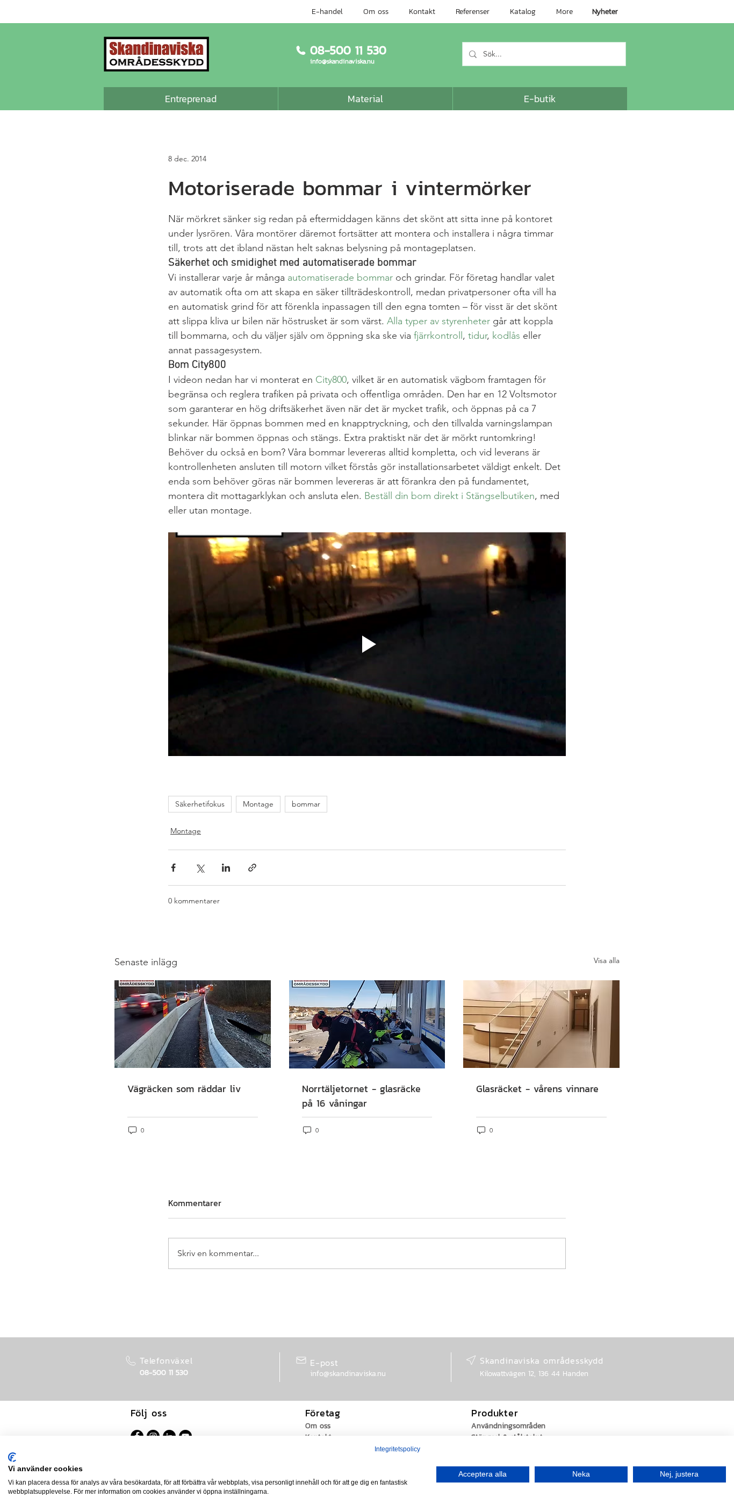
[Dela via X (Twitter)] (200, 868)
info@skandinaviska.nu (348, 1373)
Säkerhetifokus (200, 804)
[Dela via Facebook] (173, 868)
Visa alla (607, 960)
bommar (306, 804)
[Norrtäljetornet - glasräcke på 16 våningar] (367, 1024)
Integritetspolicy (397, 1449)
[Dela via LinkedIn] (226, 868)
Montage (258, 804)
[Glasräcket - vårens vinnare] (541, 1024)
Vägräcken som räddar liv (184, 1088)
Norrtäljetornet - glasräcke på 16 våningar (361, 1095)
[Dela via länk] (252, 868)
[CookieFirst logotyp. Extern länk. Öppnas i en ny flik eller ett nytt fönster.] (12, 1457)
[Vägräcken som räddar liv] (192, 1024)
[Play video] (367, 644)
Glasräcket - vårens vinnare (537, 1088)
